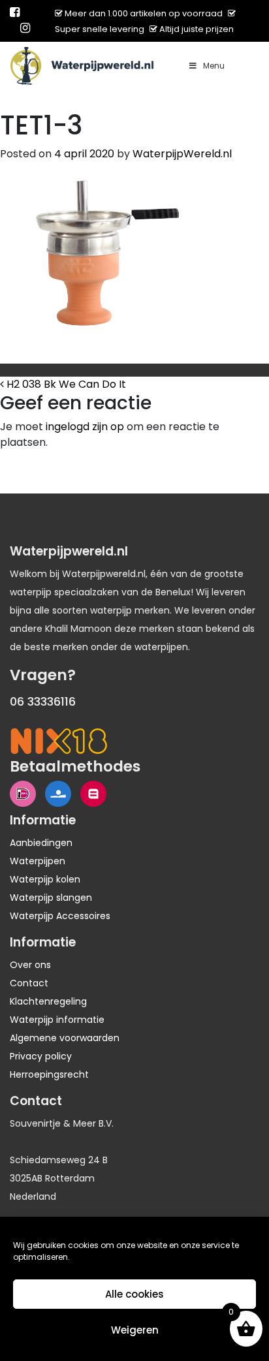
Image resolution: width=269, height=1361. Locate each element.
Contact (29, 983)
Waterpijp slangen (51, 897)
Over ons (30, 964)
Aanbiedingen (41, 842)
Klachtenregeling (48, 1001)
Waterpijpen (37, 861)
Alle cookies (134, 1294)
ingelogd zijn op (85, 426)
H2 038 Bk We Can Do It (65, 384)
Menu (214, 65)
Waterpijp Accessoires (60, 915)
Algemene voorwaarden (64, 1037)
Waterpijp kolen (45, 879)
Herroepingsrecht (49, 1074)
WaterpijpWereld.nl (182, 153)
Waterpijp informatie (57, 1019)
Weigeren (135, 1330)
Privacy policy (41, 1056)
